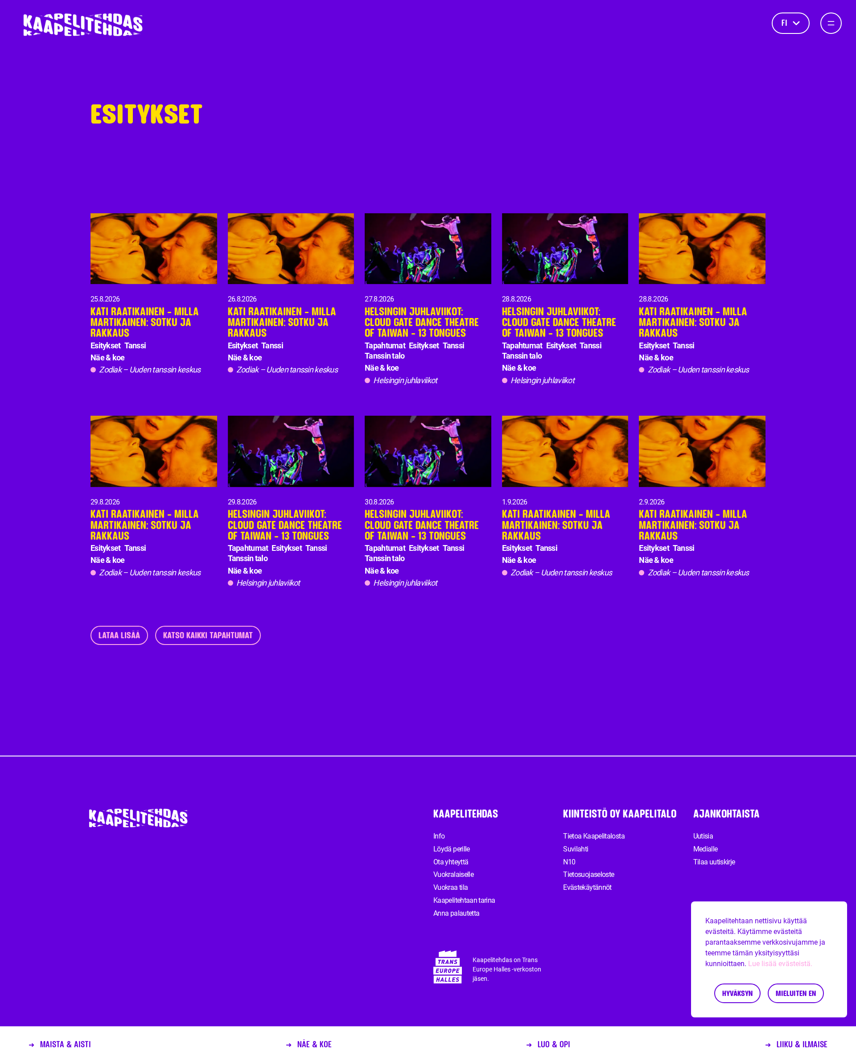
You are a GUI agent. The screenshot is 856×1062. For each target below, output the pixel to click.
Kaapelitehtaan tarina (464, 900)
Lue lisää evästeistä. (780, 963)
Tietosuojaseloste (588, 874)
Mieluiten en (796, 993)
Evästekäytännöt (587, 887)
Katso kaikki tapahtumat (208, 635)
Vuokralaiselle (453, 874)
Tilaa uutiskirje (714, 862)
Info (438, 836)
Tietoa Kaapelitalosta (594, 836)
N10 (569, 862)
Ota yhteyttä (450, 862)
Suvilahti (575, 849)
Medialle (705, 849)
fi (784, 23)
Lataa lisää (119, 635)
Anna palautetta (456, 913)
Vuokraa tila (450, 887)
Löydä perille (451, 849)
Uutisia (703, 836)
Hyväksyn (737, 993)
